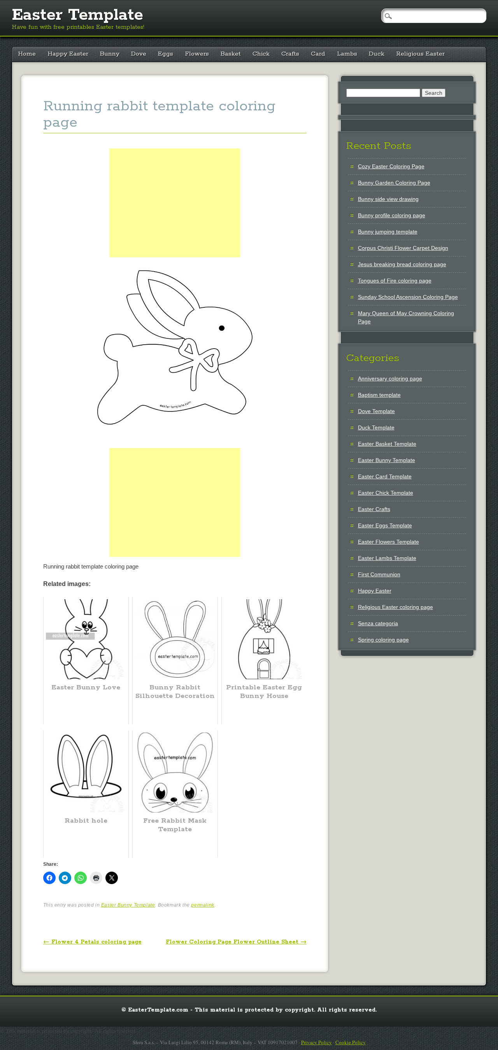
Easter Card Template (385, 476)
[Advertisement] (174, 211)
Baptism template (379, 395)
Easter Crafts (374, 509)
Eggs (165, 54)
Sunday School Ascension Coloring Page (408, 297)
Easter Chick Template (385, 493)
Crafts (290, 54)
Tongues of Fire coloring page (394, 280)
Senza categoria (378, 623)
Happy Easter (67, 54)
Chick (261, 54)
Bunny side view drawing (388, 199)
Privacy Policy (316, 1042)
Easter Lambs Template (387, 558)
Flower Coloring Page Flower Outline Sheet (236, 941)
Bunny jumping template (387, 231)
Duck (376, 54)
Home (27, 54)
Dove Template (376, 411)
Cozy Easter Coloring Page (391, 166)
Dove (138, 54)
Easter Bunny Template (128, 905)
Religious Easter (420, 54)
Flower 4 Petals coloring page (92, 941)
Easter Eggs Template (385, 525)
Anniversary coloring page (390, 378)
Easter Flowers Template (388, 542)
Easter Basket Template (387, 444)
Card (318, 54)
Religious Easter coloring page (395, 607)
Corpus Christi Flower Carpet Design (403, 248)
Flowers (197, 54)
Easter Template (77, 15)
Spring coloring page (383, 640)
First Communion (379, 574)
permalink (202, 905)
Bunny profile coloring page (391, 215)
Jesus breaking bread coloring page (402, 264)
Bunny (109, 54)
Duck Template (376, 427)
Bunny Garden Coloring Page (394, 183)
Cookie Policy (350, 1042)
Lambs (347, 54)
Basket (231, 54)
